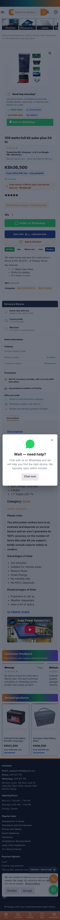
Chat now (30, 476)
